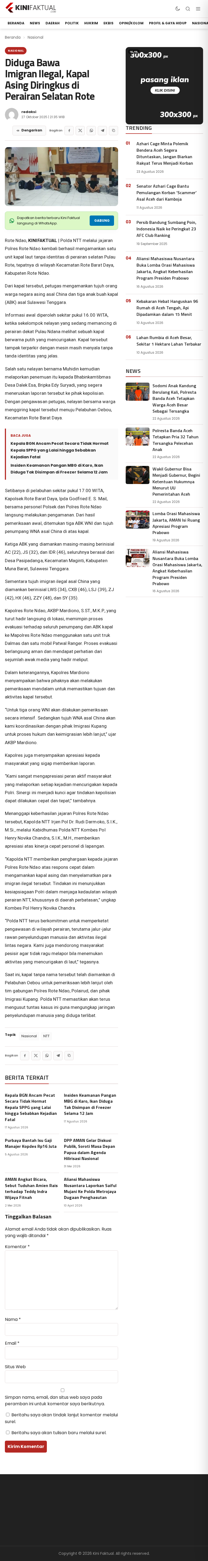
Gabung (102, 220)
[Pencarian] (188, 9)
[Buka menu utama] (198, 9)
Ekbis (108, 23)
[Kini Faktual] (31, 7)
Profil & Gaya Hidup (168, 23)
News (35, 23)
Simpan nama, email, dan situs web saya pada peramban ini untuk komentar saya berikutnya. (55, 1400)
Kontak (125, 1534)
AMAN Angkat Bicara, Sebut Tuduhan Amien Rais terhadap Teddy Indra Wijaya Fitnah (31, 1188)
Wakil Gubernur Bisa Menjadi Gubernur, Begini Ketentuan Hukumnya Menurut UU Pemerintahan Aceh (176, 481)
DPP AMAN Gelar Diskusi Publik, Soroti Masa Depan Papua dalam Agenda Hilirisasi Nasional (89, 1149)
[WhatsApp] (91, 130)
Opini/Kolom (131, 23)
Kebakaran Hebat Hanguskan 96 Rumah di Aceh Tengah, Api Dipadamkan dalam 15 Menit (167, 307)
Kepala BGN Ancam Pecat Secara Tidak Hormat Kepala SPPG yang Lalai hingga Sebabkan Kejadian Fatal (60, 450)
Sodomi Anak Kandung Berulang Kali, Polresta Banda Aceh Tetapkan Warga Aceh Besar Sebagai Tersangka (174, 398)
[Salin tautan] (113, 130)
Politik (72, 23)
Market (78, 1528)
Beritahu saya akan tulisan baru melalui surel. (58, 1433)
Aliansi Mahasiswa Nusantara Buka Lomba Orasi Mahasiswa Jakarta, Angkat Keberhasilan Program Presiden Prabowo (165, 268)
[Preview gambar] (61, 176)
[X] (80, 130)
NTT (46, 1036)
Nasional (35, 37)
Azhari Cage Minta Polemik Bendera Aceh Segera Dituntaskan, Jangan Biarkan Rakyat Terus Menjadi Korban (164, 153)
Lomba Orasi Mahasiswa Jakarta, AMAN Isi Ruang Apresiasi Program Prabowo (176, 523)
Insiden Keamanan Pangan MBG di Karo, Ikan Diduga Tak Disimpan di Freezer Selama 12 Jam (59, 469)
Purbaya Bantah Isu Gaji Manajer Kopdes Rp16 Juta (31, 1143)
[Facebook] (69, 130)
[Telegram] (102, 130)
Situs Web (15, 1367)
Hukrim (91, 23)
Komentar (17, 1247)
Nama (13, 1319)
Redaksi (125, 1510)
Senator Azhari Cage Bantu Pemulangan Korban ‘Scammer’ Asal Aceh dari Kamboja (166, 192)
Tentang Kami (132, 1501)
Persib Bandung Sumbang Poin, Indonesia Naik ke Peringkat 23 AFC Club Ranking (166, 228)
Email (12, 1343)
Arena (77, 1510)
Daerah (53, 23)
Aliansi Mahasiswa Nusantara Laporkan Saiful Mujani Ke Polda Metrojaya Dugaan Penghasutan (90, 1188)
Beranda (13, 37)
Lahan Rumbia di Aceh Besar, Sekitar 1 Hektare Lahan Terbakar (168, 340)
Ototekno (80, 1519)
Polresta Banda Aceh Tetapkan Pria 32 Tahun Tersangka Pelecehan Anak (175, 440)
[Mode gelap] (177, 9)
